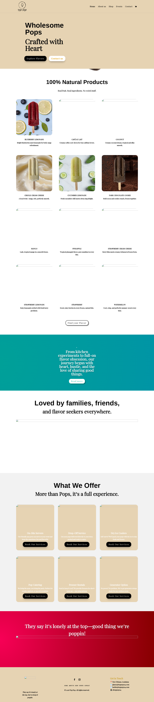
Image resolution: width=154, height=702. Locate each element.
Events (119, 7)
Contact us (57, 58)
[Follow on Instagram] (79, 680)
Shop (111, 7)
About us (102, 7)
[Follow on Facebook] (74, 680)
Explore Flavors (35, 58)
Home (92, 7)
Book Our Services (35, 544)
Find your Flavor (77, 323)
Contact (128, 7)
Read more (77, 381)
